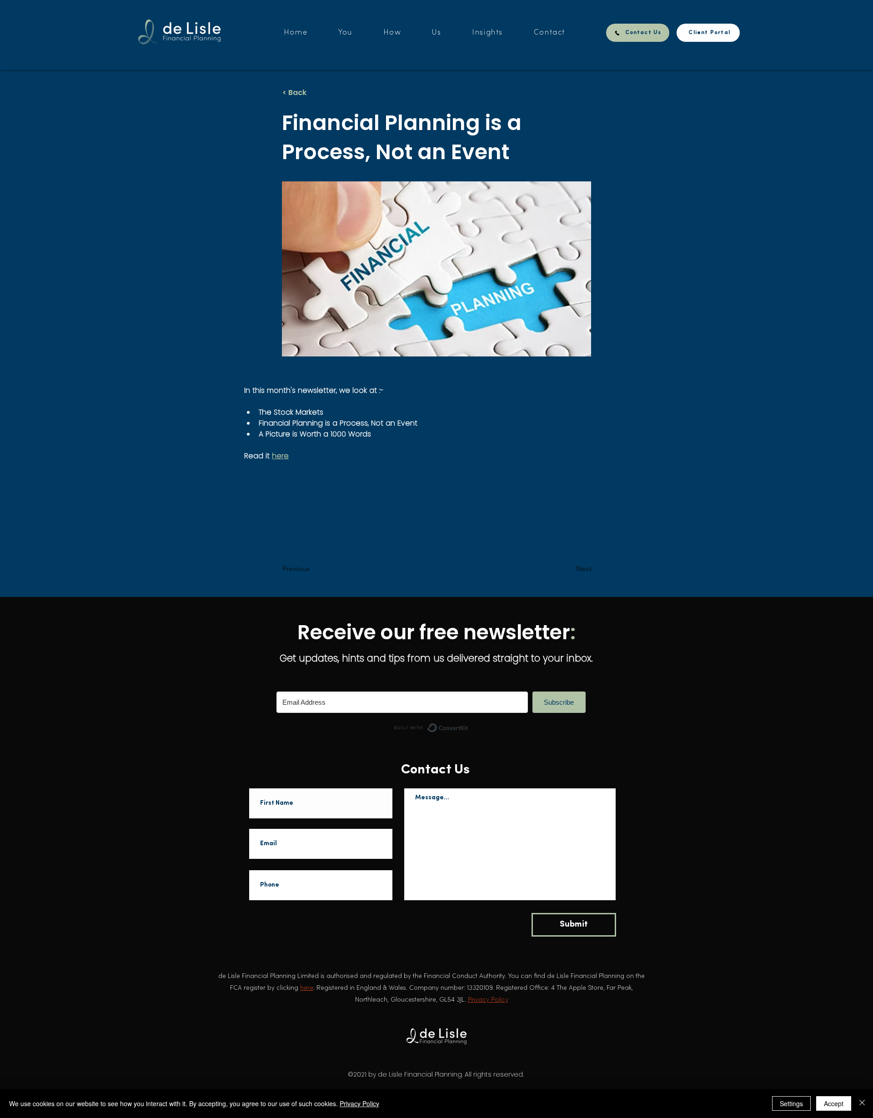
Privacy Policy (359, 1103)
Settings (791, 1103)
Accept (833, 1103)
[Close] (862, 1103)
